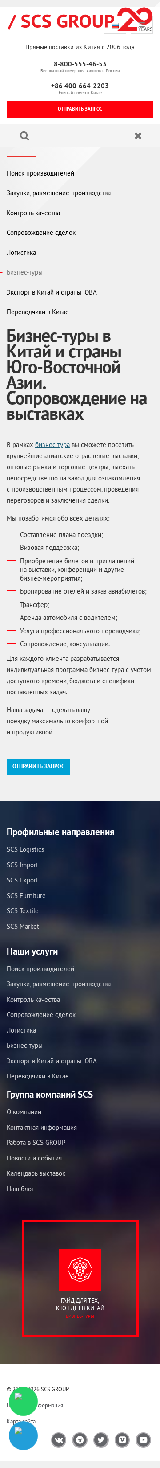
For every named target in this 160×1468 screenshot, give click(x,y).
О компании (24, 1111)
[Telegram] (23, 1435)
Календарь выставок (36, 1173)
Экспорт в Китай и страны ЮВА (52, 292)
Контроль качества (33, 213)
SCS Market (23, 926)
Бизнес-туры (25, 272)
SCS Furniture (26, 895)
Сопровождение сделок (41, 232)
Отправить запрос (80, 109)
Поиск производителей (40, 173)
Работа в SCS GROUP (36, 1142)
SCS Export (22, 880)
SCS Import (22, 865)
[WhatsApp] (23, 1401)
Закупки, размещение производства (59, 193)
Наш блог (20, 1189)
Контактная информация (42, 1127)
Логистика (21, 252)
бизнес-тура (52, 444)
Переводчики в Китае (38, 312)
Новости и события (34, 1158)
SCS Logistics (25, 849)
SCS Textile (23, 910)
